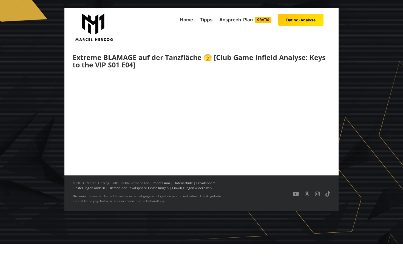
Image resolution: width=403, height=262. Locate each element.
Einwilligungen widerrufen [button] (192, 188)
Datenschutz (183, 183)
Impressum (161, 183)
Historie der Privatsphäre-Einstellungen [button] (139, 188)
